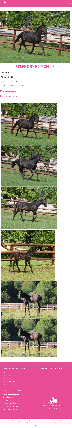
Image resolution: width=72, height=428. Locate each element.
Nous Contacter (10, 384)
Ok (36, 425)
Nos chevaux (8, 375)
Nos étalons (8, 378)
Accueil (6, 372)
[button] (70, 3)
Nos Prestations (9, 381)
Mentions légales (45, 372)
